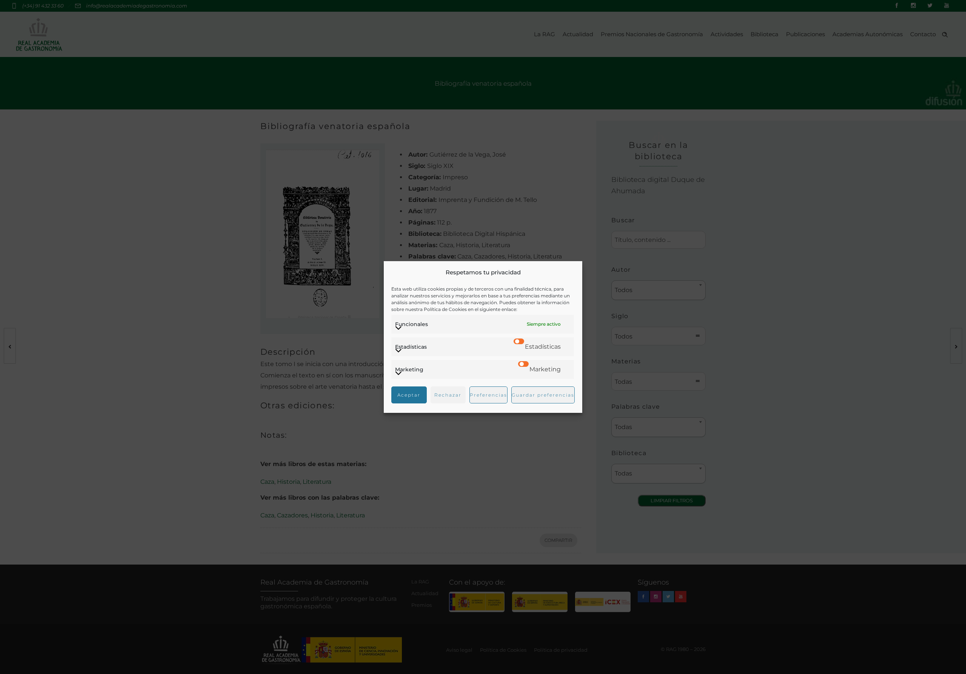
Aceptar (408, 395)
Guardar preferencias (543, 395)
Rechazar (447, 395)
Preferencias (488, 395)
